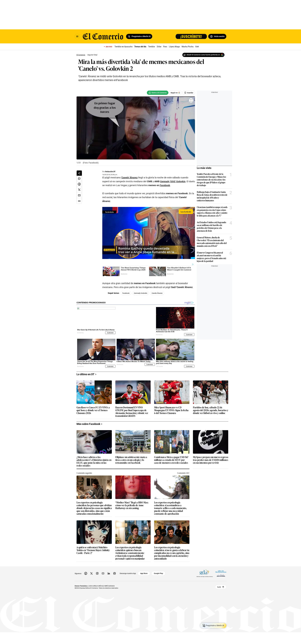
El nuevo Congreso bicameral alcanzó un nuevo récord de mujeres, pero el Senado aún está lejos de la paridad (203, 256)
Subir (219, 586)
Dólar (159, 46)
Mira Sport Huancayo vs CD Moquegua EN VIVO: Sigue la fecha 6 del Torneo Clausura (171, 409)
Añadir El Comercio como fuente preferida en (203, 55)
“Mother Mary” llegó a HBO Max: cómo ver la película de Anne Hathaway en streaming (132, 504)
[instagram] (97, 572)
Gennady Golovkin (133, 296)
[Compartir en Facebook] (79, 184)
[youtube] (103, 572)
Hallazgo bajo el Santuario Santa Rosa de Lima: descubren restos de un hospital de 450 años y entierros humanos (204, 196)
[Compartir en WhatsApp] (79, 178)
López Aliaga (174, 46)
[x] (91, 572)
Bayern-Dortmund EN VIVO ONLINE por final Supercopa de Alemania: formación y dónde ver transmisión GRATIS (131, 410)
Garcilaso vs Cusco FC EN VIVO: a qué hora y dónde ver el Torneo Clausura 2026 (93, 409)
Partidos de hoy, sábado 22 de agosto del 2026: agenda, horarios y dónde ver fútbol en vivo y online (210, 409)
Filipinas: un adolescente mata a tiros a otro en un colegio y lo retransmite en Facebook (131, 459)
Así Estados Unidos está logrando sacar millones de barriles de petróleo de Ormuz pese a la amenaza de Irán (203, 226)
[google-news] (114, 572)
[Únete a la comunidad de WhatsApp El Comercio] (150, 93)
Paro (165, 46)
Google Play (158, 573)
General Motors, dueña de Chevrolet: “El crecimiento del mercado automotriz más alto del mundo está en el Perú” (204, 241)
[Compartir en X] (79, 190)
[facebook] (85, 572)
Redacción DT (110, 171)
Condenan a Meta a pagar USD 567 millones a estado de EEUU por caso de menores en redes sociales (171, 459)
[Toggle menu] (77, 36)
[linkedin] (108, 572)
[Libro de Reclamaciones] (221, 572)
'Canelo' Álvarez (129, 177)
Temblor (151, 46)
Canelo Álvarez (149, 296)
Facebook (107, 189)
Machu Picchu (188, 46)
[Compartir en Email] (79, 195)
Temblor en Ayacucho (124, 46)
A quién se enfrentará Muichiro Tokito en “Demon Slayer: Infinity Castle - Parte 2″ (93, 549)
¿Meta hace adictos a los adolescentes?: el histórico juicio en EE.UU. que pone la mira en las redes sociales (94, 460)
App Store (144, 573)
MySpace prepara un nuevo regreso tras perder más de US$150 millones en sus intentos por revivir (210, 459)
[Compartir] (79, 173)
